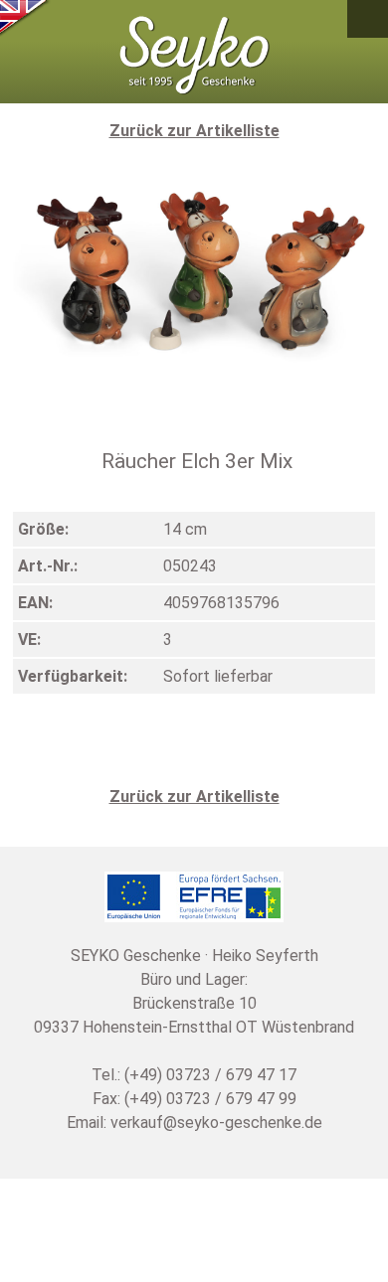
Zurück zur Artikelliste (194, 130)
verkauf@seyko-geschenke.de (216, 1122)
